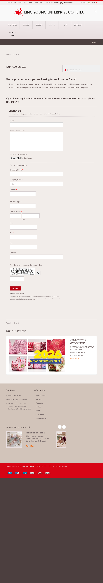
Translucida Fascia (35, 432)
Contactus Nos (12, 34)
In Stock (52, 25)
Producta (39, 25)
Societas (26, 25)
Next (64, 427)
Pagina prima (12, 25)
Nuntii (65, 25)
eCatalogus (78, 25)
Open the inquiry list (13, 2)
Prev (60, 427)
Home (94, 42)
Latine (93, 3)
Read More (74, 358)
